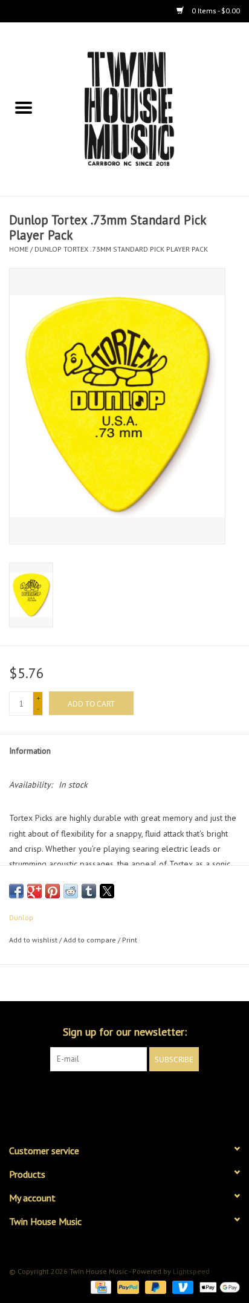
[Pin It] (52, 891)
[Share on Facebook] (16, 891)
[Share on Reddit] (70, 891)
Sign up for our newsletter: (125, 1031)
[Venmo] (181, 1286)
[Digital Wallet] (217, 1286)
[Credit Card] (99, 1286)
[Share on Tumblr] (89, 891)
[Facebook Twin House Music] (113, 1096)
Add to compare (90, 939)
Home (18, 248)
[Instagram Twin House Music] (135, 1096)
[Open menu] (23, 107)
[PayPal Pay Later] (154, 1286)
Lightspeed (191, 1271)
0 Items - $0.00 (215, 10)
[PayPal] (126, 1286)
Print (129, 939)
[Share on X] (107, 891)
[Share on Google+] (34, 891)
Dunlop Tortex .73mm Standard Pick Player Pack (121, 248)
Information (30, 750)
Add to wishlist (34, 939)
